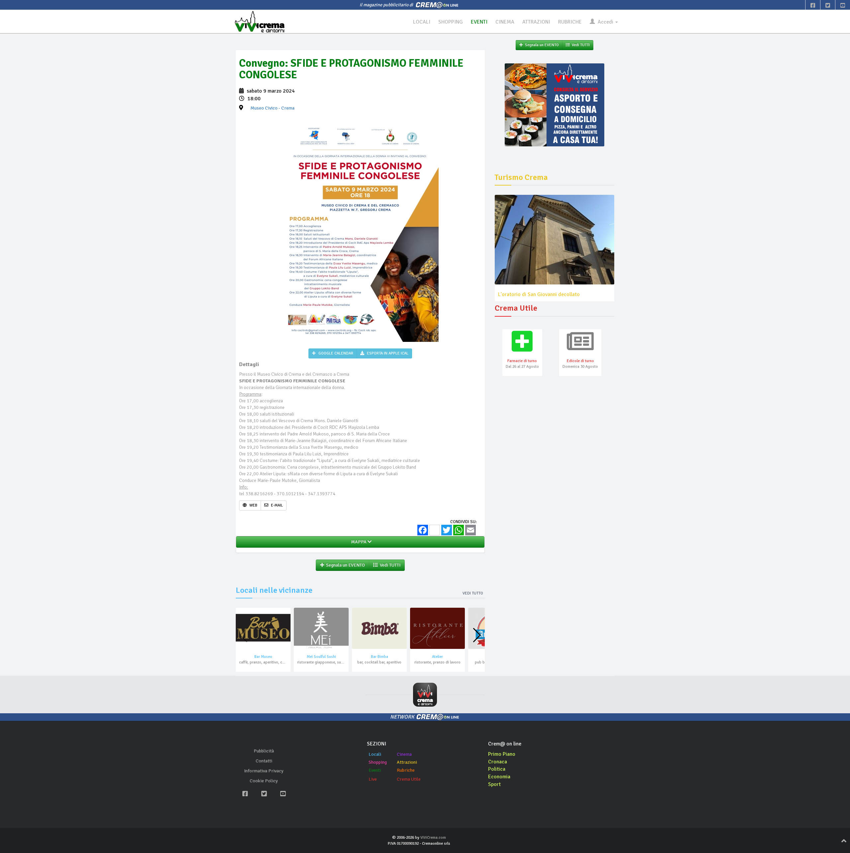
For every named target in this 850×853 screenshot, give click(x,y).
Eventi (375, 770)
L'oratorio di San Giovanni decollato (539, 294)
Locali (375, 754)
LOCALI (421, 22)
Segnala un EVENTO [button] (344, 565)
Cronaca (497, 761)
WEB (252, 505)
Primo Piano (501, 754)
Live (373, 779)
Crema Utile (409, 779)
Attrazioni (407, 762)
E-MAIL (276, 505)
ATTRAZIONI (536, 22)
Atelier (437, 656)
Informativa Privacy (264, 771)
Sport (494, 784)
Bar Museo (263, 656)
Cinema (404, 754)
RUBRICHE (570, 22)
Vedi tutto (473, 593)
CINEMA (504, 22)
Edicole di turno (580, 360)
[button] (476, 635)
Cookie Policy (264, 781)
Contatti (264, 761)
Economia (499, 776)
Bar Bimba (379, 656)
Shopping (378, 762)
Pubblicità (264, 751)
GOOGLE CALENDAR (335, 353)
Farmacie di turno (522, 360)
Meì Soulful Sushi (321, 656)
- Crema (272, 108)
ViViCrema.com (433, 837)
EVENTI (479, 22)
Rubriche (406, 770)
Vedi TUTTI (389, 565)
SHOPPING (450, 22)
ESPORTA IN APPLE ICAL (387, 353)
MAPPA (358, 542)
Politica (496, 769)
